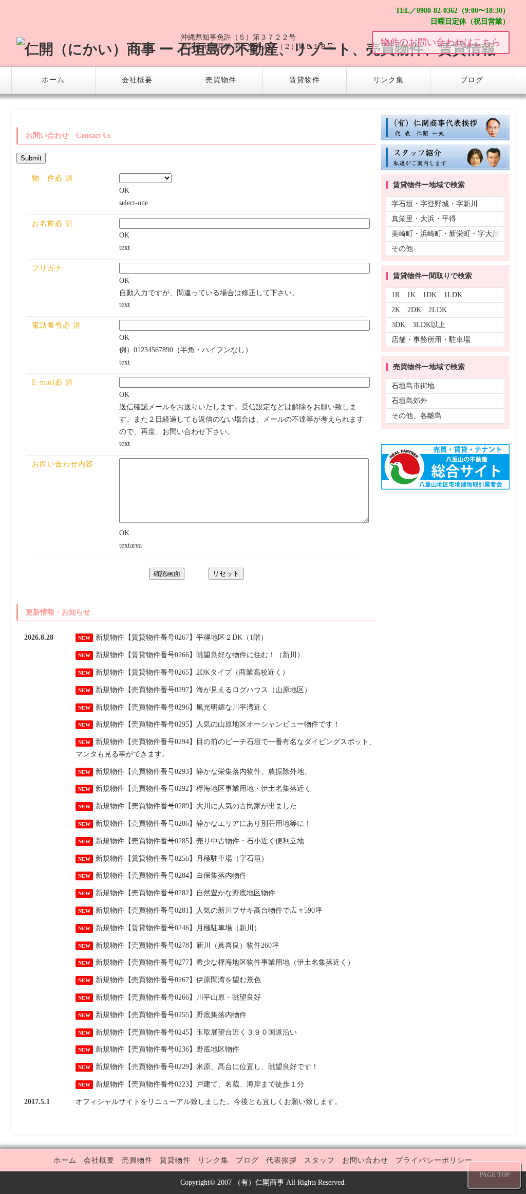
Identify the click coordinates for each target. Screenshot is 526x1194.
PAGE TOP (494, 1175)
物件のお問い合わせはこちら (441, 42)
